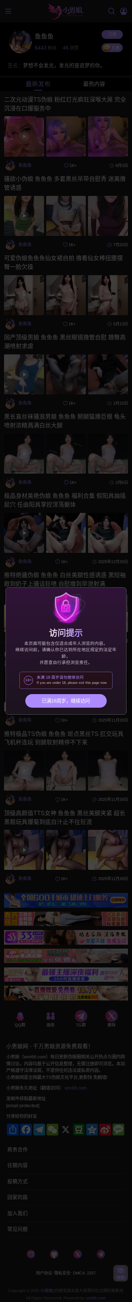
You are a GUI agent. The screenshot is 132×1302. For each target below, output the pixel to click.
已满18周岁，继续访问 (66, 701)
